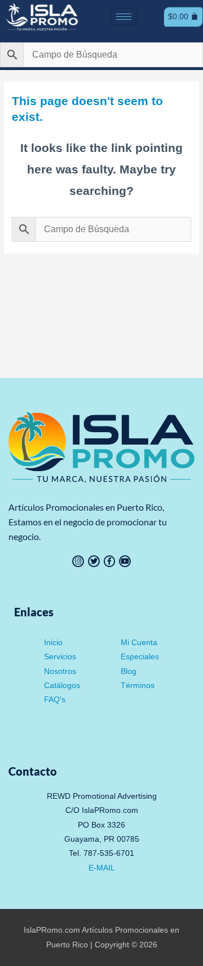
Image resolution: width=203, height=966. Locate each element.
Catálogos (62, 685)
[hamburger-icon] (123, 16)
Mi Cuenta (139, 642)
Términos (138, 685)
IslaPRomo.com (53, 930)
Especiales (140, 656)
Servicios (60, 656)
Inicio (53, 642)
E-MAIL (102, 868)
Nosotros (60, 671)
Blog (128, 671)
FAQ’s (54, 699)
